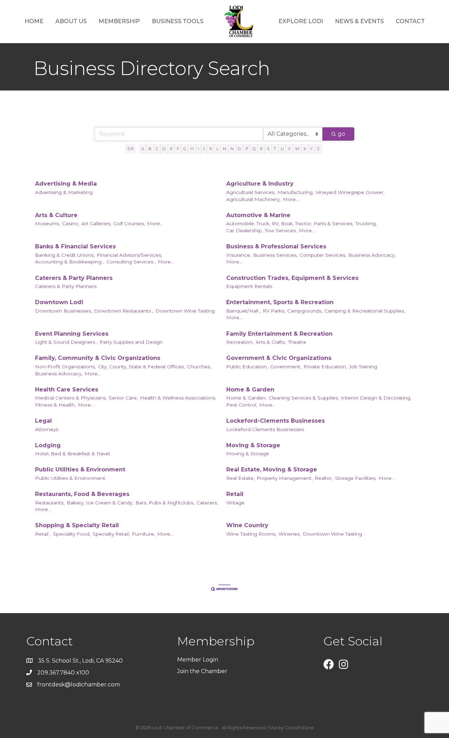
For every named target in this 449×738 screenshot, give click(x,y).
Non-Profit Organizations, (65, 366)
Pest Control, (241, 405)
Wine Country (247, 525)
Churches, (199, 366)
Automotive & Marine (258, 215)
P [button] (247, 148)
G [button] (184, 148)
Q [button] (254, 148)
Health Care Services (66, 389)
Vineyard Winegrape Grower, (350, 192)
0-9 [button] (130, 148)
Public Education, (247, 366)
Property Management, (285, 478)
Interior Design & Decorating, (376, 398)
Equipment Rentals (249, 286)
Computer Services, (323, 255)
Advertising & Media (66, 183)
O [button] (239, 148)
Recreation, (240, 342)
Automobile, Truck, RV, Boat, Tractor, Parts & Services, (289, 223)
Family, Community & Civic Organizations (97, 358)
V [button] (289, 148)
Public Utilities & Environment (80, 469)
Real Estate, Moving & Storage (271, 469)
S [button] (268, 148)
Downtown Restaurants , (123, 311)
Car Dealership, (244, 230)
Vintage (235, 502)
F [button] (178, 148)
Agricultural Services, (250, 192)
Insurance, (238, 255)
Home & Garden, (246, 398)
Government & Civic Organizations (278, 358)
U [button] (282, 148)
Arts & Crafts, (271, 342)
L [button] (217, 148)
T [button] (275, 148)
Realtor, (324, 478)
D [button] (164, 148)
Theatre (297, 342)
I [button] (198, 148)
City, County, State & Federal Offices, (141, 366)
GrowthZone (299, 727)
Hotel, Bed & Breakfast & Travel (72, 453)
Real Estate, (240, 478)
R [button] (261, 148)
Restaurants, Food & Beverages (82, 494)
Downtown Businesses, (63, 311)
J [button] (204, 148)
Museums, (47, 223)
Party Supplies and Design (131, 342)
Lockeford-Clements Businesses (275, 420)
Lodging (48, 445)
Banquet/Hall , (243, 311)
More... (291, 199)
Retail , (43, 534)
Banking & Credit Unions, (65, 255)
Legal (43, 420)
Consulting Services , (131, 261)
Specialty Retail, (111, 534)
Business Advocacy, (372, 255)
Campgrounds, (304, 311)
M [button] (224, 148)
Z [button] (318, 148)
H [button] (192, 148)
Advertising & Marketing (64, 192)
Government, (285, 366)
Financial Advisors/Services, (129, 255)
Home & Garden (250, 389)
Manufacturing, (295, 192)
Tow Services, (281, 230)
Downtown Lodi (59, 302)
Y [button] (311, 148)
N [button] (232, 148)
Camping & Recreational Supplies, (364, 311)
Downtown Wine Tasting (185, 311)
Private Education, (325, 366)
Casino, (70, 223)
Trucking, (366, 223)
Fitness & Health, (55, 405)
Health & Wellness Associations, (178, 398)
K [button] (210, 148)
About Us (71, 21)
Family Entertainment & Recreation (279, 333)
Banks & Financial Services (75, 246)
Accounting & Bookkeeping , (69, 261)
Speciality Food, (72, 534)
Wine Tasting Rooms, (251, 534)
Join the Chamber (203, 671)
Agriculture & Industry (260, 183)
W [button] (297, 148)
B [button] (150, 148)
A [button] (142, 148)
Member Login (197, 659)
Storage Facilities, (355, 478)
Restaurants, (50, 502)
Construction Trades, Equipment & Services (292, 278)
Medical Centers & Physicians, (71, 398)
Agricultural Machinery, (253, 199)
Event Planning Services (71, 333)
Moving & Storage (253, 445)
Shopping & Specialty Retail (77, 525)
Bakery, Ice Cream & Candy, (100, 502)
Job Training (363, 366)
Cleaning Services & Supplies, (304, 398)
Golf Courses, (129, 223)
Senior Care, (123, 398)
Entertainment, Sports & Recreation (280, 302)
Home (34, 21)
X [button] (304, 148)
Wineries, (290, 534)
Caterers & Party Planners (74, 278)
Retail (234, 494)
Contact (410, 21)
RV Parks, (274, 311)
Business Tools (177, 21)
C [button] (157, 148)
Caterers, (207, 502)
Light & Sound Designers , (66, 342)
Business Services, (275, 255)
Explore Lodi (301, 21)
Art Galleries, (96, 223)
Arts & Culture (56, 215)
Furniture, (143, 534)
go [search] (341, 133)
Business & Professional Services (276, 246)
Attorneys (46, 429)
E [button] (171, 148)
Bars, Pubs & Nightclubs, (164, 502)
